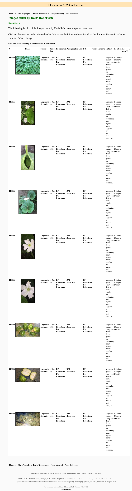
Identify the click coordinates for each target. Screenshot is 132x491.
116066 (12, 57)
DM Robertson (60, 63)
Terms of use (66, 489)
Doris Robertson (40, 13)
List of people (24, 13)
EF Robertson (60, 58)
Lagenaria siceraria (45, 58)
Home (11, 13)
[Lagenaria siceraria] (27, 65)
